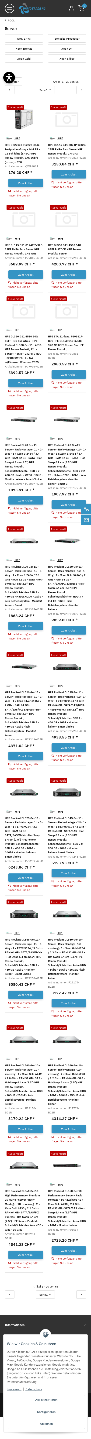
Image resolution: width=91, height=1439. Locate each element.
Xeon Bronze (24, 48)
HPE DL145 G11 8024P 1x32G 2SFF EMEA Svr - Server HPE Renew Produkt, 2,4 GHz (67, 149)
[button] (81, 8)
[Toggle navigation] (9, 8)
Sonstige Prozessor (67, 38)
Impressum (14, 1389)
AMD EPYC (24, 38)
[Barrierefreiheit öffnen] (9, 77)
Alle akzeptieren (46, 1399)
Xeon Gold (24, 58)
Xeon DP (67, 48)
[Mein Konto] (71, 8)
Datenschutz (33, 1389)
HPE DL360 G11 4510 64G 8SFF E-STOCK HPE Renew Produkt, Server (64, 249)
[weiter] (81, 90)
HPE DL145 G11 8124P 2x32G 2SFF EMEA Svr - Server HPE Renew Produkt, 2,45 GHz (23, 249)
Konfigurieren (46, 1412)
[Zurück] (9, 90)
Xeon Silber (67, 58)
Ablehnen (46, 1423)
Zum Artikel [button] (25, 183)
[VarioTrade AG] (32, 8)
